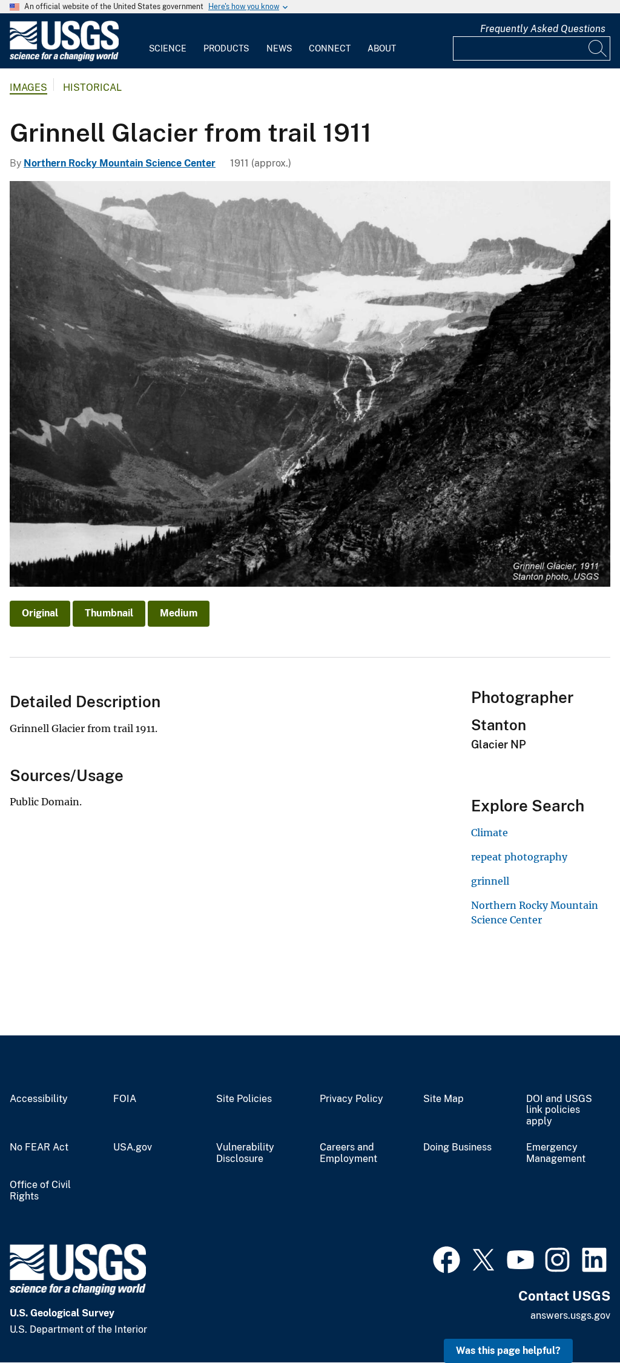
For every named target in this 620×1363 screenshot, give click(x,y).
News (279, 48)
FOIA (124, 1099)
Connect (330, 48)
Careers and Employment (348, 1153)
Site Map (443, 1099)
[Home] (64, 58)
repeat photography (519, 857)
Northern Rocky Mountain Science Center (120, 163)
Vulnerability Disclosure (245, 1153)
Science (167, 48)
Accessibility (39, 1099)
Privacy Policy (351, 1099)
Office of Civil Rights (40, 1191)
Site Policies (244, 1099)
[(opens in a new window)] (446, 1258)
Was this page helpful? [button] (508, 1350)
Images (28, 87)
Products (226, 48)
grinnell (490, 881)
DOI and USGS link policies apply (559, 1110)
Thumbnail (109, 613)
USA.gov (132, 1147)
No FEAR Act (39, 1147)
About (382, 48)
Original (40, 613)
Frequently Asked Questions (542, 29)
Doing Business (457, 1147)
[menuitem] (167, 41)
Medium (178, 613)
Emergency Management (555, 1153)
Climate (489, 833)
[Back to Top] (576, 1319)
